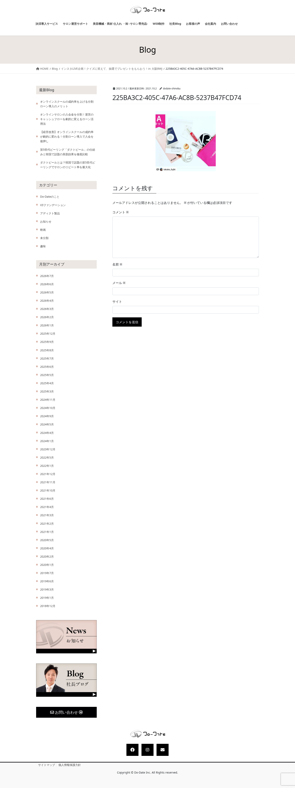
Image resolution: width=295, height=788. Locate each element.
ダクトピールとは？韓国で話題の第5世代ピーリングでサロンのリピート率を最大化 (67, 164)
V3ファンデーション (53, 205)
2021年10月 (47, 490)
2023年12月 (47, 449)
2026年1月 (47, 325)
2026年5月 (47, 292)
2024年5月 (47, 424)
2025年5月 (47, 375)
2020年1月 (47, 565)
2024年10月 (47, 408)
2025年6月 (47, 367)
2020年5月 (47, 540)
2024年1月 (47, 441)
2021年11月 (47, 482)
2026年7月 (47, 276)
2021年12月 (47, 474)
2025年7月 (47, 358)
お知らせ (45, 221)
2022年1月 (47, 466)
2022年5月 (47, 457)
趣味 (43, 246)
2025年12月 (47, 333)
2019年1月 (47, 598)
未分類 (44, 238)
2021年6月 (47, 499)
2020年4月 (47, 548)
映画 (43, 230)
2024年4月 (47, 433)
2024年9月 (47, 416)
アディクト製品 (50, 213)
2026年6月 (47, 284)
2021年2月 (47, 523)
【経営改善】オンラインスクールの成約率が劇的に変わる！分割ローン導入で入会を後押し (67, 136)
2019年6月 (47, 581)
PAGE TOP (288, 761)
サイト (117, 301)
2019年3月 (47, 589)
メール (118, 283)
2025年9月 (47, 342)
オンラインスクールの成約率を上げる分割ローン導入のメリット (67, 104)
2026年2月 (47, 317)
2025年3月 (47, 391)
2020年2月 (47, 556)
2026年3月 (47, 309)
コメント (120, 212)
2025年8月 (47, 350)
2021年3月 (47, 515)
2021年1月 (47, 532)
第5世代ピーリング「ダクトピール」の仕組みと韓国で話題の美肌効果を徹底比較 (67, 152)
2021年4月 (47, 507)
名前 (117, 264)
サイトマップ (46, 765)
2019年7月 (47, 573)
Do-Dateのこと (49, 196)
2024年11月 (47, 400)
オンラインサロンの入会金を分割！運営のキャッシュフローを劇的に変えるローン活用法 (67, 119)
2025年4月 (47, 383)
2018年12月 (47, 606)
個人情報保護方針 (69, 765)
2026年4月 (47, 301)
